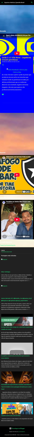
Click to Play (17, 72)
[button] (3, 65)
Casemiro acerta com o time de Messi (10, 415)
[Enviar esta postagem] (3, 94)
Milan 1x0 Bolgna (5, 271)
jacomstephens (21, 431)
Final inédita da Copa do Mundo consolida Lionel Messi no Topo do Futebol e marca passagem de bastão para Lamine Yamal (16, 387)
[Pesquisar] (32, 2)
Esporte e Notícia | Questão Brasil (14, 2)
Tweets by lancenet (6, 251)
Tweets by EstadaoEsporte (7, 245)
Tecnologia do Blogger (18, 428)
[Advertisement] (17, 132)
